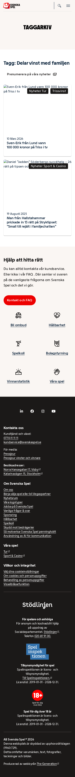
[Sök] (59, 5)
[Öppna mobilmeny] (68, 5)
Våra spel (57, 381)
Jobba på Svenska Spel (18, 506)
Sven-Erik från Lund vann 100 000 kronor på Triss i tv (27, 145)
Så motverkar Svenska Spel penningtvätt (30, 531)
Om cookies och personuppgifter (25, 576)
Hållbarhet (57, 325)
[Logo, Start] (11, 6)
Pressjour (9, 454)
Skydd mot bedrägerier (19, 527)
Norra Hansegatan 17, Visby (21, 469)
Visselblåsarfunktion (16, 584)
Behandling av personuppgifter (24, 580)
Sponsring (10, 515)
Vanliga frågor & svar (17, 510)
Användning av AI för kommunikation (27, 536)
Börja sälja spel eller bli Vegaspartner (27, 494)
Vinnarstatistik (18, 381)
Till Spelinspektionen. (36, 678)
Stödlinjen (50, 632)
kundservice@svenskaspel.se (22, 442)
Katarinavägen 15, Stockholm (22, 474)
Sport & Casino (13, 556)
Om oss (8, 490)
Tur (6, 551)
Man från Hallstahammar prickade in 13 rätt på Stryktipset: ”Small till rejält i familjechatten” (32, 222)
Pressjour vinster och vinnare (22, 458)
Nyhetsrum (11, 498)
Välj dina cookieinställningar (21, 571)
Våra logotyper (13, 502)
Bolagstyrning (57, 353)
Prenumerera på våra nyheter (29, 74)
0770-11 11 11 (11, 438)
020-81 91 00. (42, 636)
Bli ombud (18, 325)
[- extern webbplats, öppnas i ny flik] (21, 411)
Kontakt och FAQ (19, 300)
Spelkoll (18, 353)
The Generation (47, 764)
